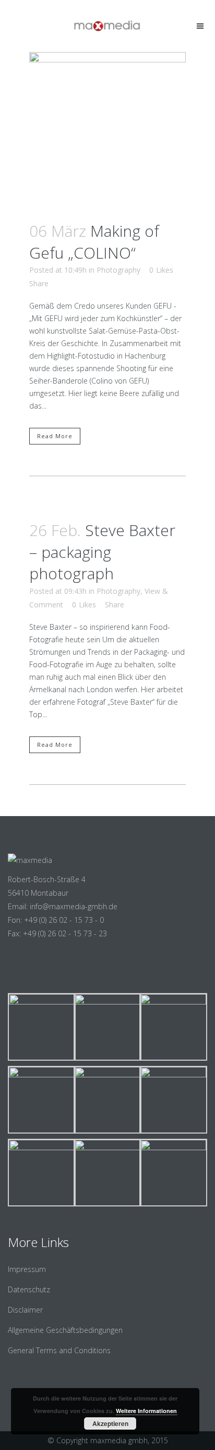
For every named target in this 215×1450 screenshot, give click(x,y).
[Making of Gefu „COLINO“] (107, 130)
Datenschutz (29, 1289)
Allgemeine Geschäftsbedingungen (65, 1330)
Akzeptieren (110, 1423)
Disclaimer (25, 1310)
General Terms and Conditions (59, 1350)
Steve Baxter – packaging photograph (102, 551)
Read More (55, 436)
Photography (118, 270)
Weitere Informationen (146, 1411)
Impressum (27, 1269)
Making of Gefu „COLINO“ (94, 241)
